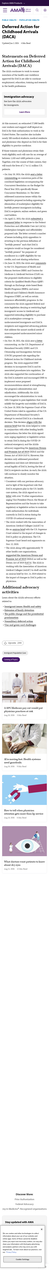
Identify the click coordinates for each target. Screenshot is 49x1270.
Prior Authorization (24, 1199)
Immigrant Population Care (15, 653)
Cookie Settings (22, 1259)
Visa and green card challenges (20, 625)
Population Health (29, 20)
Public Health (9, 20)
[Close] (42, 1229)
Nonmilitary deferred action (18, 621)
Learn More (24, 112)
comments (40, 263)
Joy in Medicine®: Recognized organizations (24, 1208)
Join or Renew (28, 10)
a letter (38, 340)
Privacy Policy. (11, 1252)
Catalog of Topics (11, 659)
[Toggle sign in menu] (45, 10)
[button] (25, 3)
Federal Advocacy (24, 1204)
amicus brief (19, 529)
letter (8, 496)
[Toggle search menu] (37, 10)
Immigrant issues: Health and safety (22, 606)
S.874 (28, 562)
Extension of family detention (19, 610)
